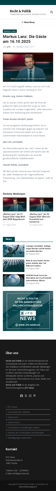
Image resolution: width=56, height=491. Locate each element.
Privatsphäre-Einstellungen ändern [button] (23, 427)
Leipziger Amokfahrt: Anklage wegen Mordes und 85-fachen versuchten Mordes (38, 248)
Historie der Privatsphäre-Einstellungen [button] (26, 432)
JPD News (12, 406)
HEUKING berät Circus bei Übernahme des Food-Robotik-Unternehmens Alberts (39, 278)
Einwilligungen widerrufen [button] (19, 437)
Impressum (13, 417)
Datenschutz (14, 422)
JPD (8, 46)
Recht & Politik (20, 11)
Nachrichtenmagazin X (28, 487)
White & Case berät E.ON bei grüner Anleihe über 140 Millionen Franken (37, 263)
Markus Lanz (10, 31)
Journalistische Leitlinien (19, 412)
